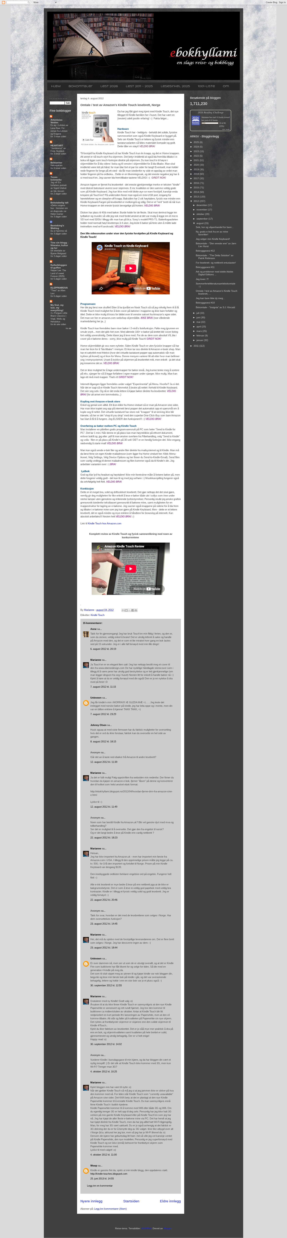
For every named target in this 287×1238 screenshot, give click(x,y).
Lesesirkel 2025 (175, 86)
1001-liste (206, 86)
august (200, 223)
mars (199, 331)
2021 (197, 160)
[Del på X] (129, 610)
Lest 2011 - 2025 (139, 86)
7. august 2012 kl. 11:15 (103, 686)
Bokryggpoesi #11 (205, 267)
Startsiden (131, 1201)
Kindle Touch (97, 615)
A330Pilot (146, 1228)
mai (198, 322)
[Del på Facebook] (132, 610)
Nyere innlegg (91, 1201)
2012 (197, 201)
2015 (197, 187)
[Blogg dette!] (126, 610)
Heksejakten (56, 165)
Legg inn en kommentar (100, 1185)
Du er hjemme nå (58, 231)
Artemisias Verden (56, 121)
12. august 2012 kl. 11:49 (103, 806)
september (202, 218)
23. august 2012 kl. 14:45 (103, 923)
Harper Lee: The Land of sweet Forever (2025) (58, 273)
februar (200, 335)
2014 (197, 192)
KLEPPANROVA (59, 287)
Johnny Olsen (98, 725)
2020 (197, 164)
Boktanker (56, 162)
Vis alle (68, 328)
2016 (197, 183)
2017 (197, 178)
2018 (197, 174)
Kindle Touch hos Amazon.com (104, 523)
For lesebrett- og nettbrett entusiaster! (216, 262)
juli (198, 313)
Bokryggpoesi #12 (205, 250)
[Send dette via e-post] (123, 610)
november (202, 209)
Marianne (95, 659)
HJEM (56, 86)
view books (226, 129)
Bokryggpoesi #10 (205, 302)
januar (200, 340)
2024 (197, 146)
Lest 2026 (109, 86)
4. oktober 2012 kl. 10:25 (103, 1071)
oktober (200, 214)
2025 (197, 142)
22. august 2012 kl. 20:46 (103, 899)
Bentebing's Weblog (57, 226)
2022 (197, 155)
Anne (93, 629)
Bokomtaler (81, 86)
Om (226, 86)
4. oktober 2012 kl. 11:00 (103, 1154)
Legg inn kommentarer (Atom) (110, 1208)
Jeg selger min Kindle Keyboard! (213, 239)
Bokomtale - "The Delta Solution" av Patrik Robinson (214, 257)
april (199, 326)
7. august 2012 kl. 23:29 (103, 714)
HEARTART (56, 145)
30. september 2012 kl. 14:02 (106, 1044)
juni (198, 317)
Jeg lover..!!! (202, 279)
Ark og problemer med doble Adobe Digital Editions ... (214, 273)
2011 (196, 345)
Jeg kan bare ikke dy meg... (210, 298)
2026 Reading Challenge (211, 112)
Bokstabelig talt (59, 202)
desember (202, 205)
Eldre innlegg (170, 1201)
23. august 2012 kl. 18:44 (103, 947)
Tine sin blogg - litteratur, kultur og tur (59, 245)
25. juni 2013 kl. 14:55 (102, 1178)
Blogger (167, 1228)
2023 (197, 151)
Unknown (95, 697)
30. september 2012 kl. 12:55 (106, 985)
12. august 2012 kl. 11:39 (103, 761)
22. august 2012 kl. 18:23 (103, 837)
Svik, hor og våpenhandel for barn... (215, 227)
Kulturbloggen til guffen (58, 266)
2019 (197, 169)
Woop (93, 1165)
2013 (197, 196)
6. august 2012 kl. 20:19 (103, 648)
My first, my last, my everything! (57, 308)
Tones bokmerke (56, 178)
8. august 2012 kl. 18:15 (103, 741)
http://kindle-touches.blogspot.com (108, 1173)
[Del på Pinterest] (136, 610)
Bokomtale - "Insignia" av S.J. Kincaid (215, 307)
